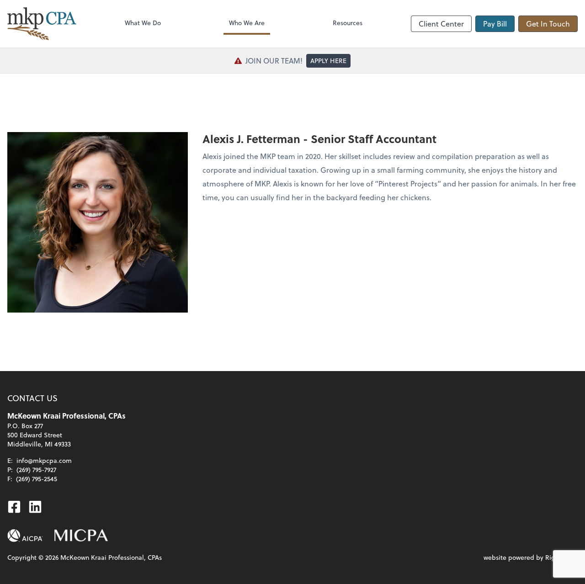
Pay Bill (495, 23)
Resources (347, 22)
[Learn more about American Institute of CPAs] (25, 535)
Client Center (441, 23)
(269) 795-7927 (36, 469)
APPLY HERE (328, 60)
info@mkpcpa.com (44, 460)
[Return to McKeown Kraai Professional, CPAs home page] (41, 23)
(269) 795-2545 (36, 478)
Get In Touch (548, 23)
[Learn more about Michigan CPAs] (81, 535)
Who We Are (247, 22)
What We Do (143, 22)
